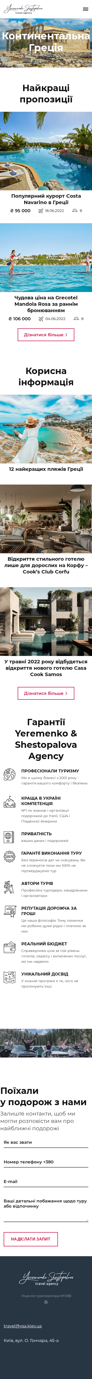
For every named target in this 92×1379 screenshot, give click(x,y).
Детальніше (45, 153)
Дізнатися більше (44, 334)
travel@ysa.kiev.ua (23, 1325)
